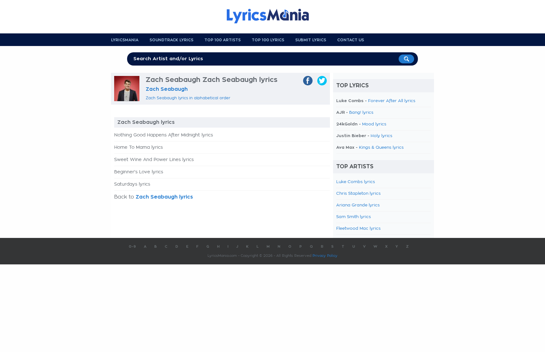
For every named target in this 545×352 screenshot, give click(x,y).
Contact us (350, 40)
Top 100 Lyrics (268, 40)
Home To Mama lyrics (138, 147)
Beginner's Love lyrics (138, 172)
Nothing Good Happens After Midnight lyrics (163, 135)
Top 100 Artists (222, 40)
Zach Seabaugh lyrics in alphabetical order (188, 98)
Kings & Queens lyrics (381, 148)
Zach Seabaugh (167, 89)
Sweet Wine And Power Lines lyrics (154, 160)
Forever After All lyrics (391, 101)
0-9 (132, 246)
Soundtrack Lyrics (171, 40)
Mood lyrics (374, 124)
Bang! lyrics (361, 113)
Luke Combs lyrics (355, 182)
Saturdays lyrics (132, 184)
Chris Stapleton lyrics (358, 194)
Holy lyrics (381, 136)
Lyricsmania (124, 40)
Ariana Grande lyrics (358, 205)
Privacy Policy (325, 255)
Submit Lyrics (310, 40)
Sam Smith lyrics (353, 217)
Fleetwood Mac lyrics (358, 229)
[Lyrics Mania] (272, 16)
